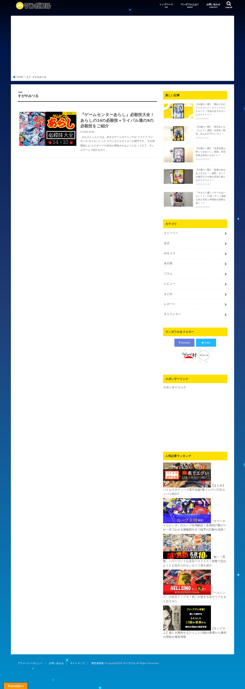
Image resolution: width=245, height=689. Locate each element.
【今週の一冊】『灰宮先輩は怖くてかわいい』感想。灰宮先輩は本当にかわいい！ (210, 152)
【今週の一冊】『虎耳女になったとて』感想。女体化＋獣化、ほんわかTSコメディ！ (210, 130)
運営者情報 (97, 663)
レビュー (169, 283)
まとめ (168, 293)
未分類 (168, 263)
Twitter (207, 343)
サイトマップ (77, 663)
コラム (168, 273)
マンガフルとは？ (190, 5)
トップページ (166, 5)
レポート (169, 303)
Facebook (185, 343)
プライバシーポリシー (30, 663)
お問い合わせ (213, 5)
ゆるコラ (169, 253)
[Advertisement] (122, 47)
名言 (167, 243)
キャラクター (172, 314)
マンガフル (129, 663)
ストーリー (171, 233)
